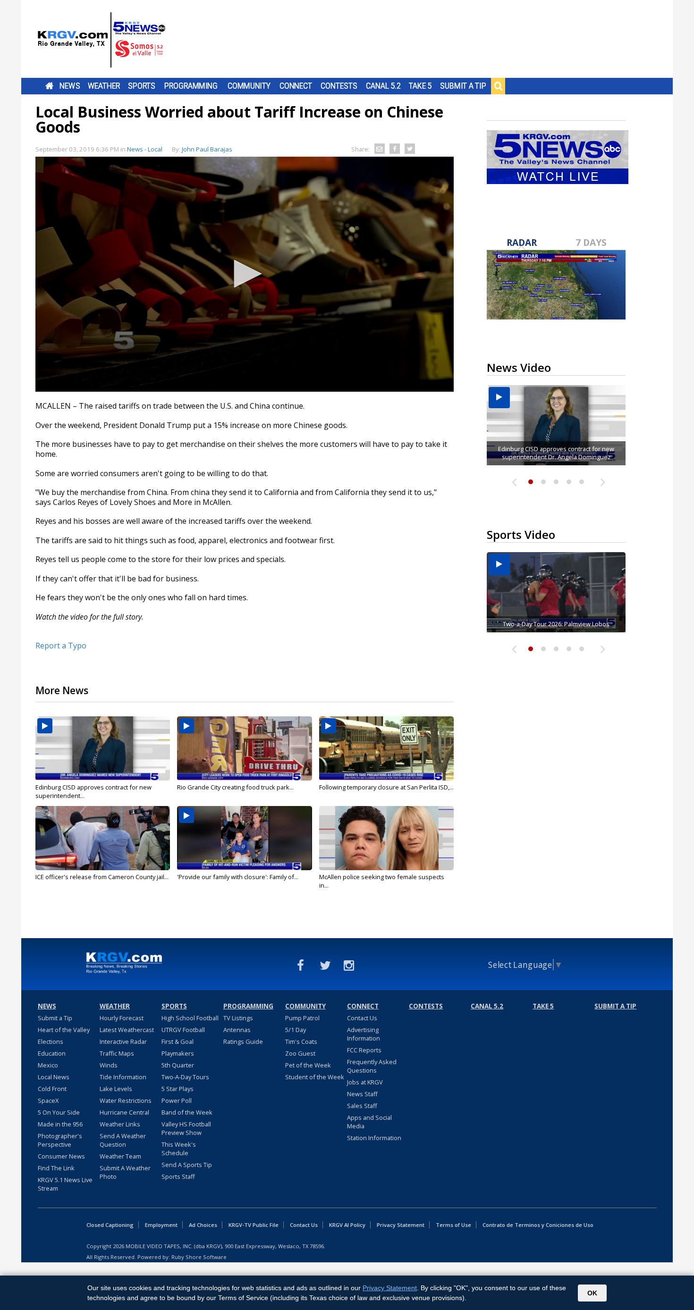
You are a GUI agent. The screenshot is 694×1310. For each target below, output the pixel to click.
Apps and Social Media (369, 1121)
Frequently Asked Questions (372, 1066)
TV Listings (238, 1018)
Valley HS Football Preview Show (186, 1128)
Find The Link (56, 1168)
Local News (53, 1077)
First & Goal (177, 1041)
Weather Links (120, 1124)
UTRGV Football (183, 1029)
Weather (104, 86)
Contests (339, 86)
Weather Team (120, 1156)
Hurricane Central (124, 1112)
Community (249, 86)
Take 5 (420, 86)
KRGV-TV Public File (254, 1224)
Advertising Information (363, 1033)
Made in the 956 (60, 1124)
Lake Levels (116, 1088)
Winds (109, 1065)
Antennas (237, 1029)
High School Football (190, 1018)
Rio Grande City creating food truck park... (235, 787)
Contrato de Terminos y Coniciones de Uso (537, 1224)
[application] (244, 274)
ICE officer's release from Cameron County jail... (102, 877)
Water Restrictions (126, 1100)
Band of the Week (186, 1112)
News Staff (362, 1094)
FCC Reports (364, 1050)
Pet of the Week (308, 1065)
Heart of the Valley (64, 1029)
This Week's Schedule (178, 1148)
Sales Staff (362, 1105)
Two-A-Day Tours (185, 1077)
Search (498, 86)
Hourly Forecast (122, 1018)
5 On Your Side (59, 1112)
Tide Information (123, 1077)
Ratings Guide (243, 1041)
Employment (161, 1224)
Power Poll (176, 1100)
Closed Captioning (110, 1224)
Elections (50, 1041)
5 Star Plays (177, 1088)
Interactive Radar (123, 1041)
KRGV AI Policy (347, 1224)
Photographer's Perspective (60, 1140)
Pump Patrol (302, 1018)
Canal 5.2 (383, 86)
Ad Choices (203, 1224)
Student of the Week (314, 1077)
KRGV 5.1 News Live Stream (65, 1184)
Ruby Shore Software (199, 1256)
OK (592, 1293)
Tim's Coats (301, 1041)
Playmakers (177, 1053)
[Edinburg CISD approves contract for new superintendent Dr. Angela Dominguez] (102, 748)
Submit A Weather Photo (125, 1172)
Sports (141, 86)
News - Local (144, 149)
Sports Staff (178, 1176)
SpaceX (48, 1100)
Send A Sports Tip (186, 1164)
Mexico (48, 1065)
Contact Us (362, 1018)
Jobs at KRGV (365, 1082)
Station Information (374, 1138)
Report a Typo (60, 645)
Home (49, 86)
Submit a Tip (463, 86)
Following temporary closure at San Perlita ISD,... (386, 787)
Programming (191, 86)
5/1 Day (295, 1029)
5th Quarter (177, 1065)
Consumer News (61, 1156)
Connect (295, 86)
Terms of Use (453, 1224)
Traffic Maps (117, 1053)
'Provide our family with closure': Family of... (237, 877)
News (69, 86)
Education (52, 1053)
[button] (244, 273)
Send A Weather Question (123, 1140)
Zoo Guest (300, 1053)
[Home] (101, 40)
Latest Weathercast (127, 1029)
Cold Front (52, 1088)
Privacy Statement (400, 1224)
